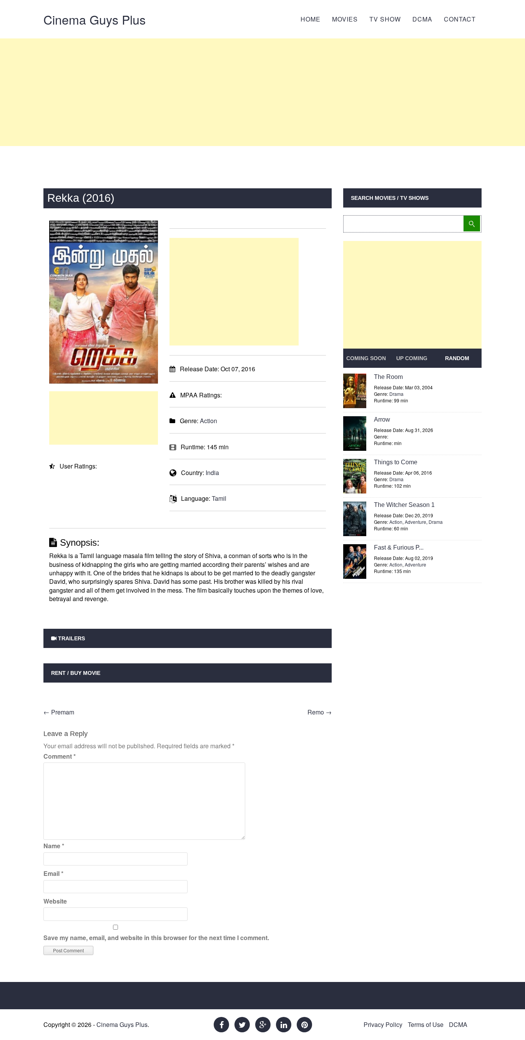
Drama (396, 393)
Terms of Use (426, 1024)
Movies (345, 19)
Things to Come (395, 462)
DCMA (422, 19)
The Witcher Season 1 (404, 505)
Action (208, 420)
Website (55, 901)
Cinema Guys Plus (94, 19)
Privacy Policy (383, 1024)
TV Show (385, 19)
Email (53, 873)
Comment (59, 756)
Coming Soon (366, 358)
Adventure (415, 521)
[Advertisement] (262, 92)
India (212, 472)
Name (53, 845)
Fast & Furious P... (399, 547)
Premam (58, 712)
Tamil (219, 498)
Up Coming (411, 358)
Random (457, 358)
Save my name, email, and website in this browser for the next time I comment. (156, 937)
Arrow (382, 419)
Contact (460, 19)
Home (311, 19)
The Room (388, 377)
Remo (319, 712)
